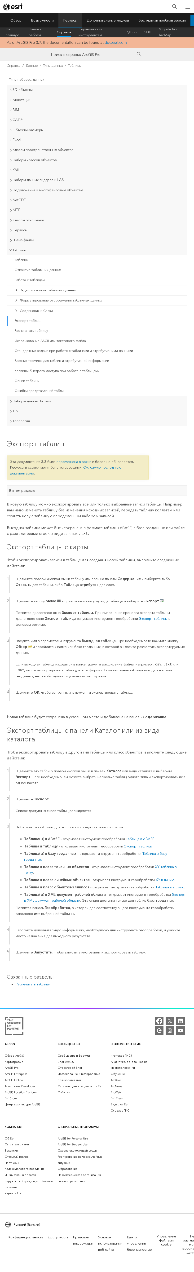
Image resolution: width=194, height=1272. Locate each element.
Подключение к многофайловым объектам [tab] (48, 190)
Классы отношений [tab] (28, 220)
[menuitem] (29, 1056)
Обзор (16, 20)
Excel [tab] (17, 140)
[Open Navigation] (188, 6)
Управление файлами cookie (166, 1240)
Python (131, 32)
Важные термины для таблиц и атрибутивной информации (62, 361)
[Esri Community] (159, 1030)
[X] (170, 1021)
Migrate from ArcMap (169, 32)
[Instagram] (170, 1030)
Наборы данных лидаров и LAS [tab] (38, 180)
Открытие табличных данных (38, 270)
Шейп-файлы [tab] (23, 240)
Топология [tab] (21, 421)
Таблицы (74, 66)
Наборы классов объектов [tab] (35, 160)
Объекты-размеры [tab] (28, 130)
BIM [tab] (16, 110)
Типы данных (53, 66)
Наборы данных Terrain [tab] (32, 401)
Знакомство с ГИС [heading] (126, 1044)
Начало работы (35, 32)
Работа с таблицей (30, 280)
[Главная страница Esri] (13, 7)
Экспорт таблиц (27, 321)
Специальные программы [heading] (78, 1127)
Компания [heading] (13, 1127)
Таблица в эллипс (169, 887)
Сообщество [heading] (69, 1044)
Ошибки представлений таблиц (40, 391)
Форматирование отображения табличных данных (61, 300)
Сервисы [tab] (20, 230)
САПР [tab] (18, 120)
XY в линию (165, 880)
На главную (12, 32)
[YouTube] (180, 1030)
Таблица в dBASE (140, 839)
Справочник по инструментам (91, 32)
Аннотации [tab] (21, 100)
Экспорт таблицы (153, 618)
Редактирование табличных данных (48, 290)
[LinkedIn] (180, 1021)
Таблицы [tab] (19, 250)
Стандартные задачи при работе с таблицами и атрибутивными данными (74, 351)
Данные (32, 66)
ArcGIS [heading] (10, 1044)
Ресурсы (70, 20)
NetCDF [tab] (19, 200)
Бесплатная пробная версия (162, 20)
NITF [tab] (16, 210)
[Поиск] (174, 6)
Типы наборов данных (26, 80)
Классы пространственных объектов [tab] (43, 150)
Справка (64, 32)
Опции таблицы (27, 381)
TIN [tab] (15, 411)
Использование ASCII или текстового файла (50, 341)
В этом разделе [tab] (22, 490)
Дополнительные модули (108, 20)
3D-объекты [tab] (23, 90)
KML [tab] (16, 170)
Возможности (42, 20)
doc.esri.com (116, 42)
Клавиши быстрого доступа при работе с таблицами (57, 371)
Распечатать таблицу (31, 331)
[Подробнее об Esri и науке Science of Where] (14, 1027)
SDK (147, 32)
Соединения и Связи (36, 311)
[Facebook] (159, 1021)
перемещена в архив (74, 462)
